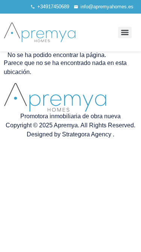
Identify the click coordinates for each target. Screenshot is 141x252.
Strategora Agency (87, 134)
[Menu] (125, 32)
